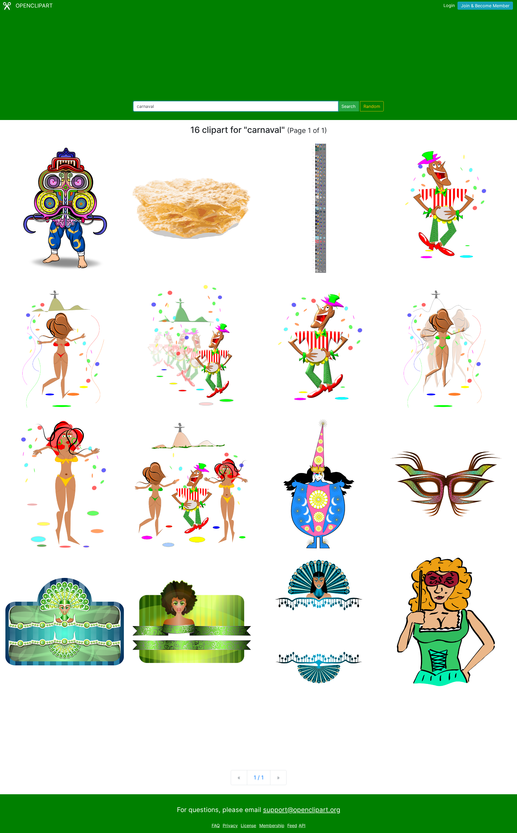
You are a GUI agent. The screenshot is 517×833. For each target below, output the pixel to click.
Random (372, 106)
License (248, 825)
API (302, 825)
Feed (292, 825)
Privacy (230, 825)
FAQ (216, 825)
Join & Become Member (485, 5)
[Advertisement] (258, 56)
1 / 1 (259, 777)
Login (449, 5)
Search (348, 106)
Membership (271, 825)
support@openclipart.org (301, 810)
